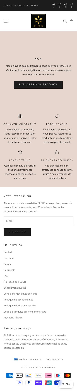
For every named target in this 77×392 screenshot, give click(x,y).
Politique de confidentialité (18, 299)
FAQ (6, 276)
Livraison (9, 258)
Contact (8, 252)
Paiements (9, 270)
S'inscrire (17, 232)
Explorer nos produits (38, 84)
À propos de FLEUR (15, 282)
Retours (8, 264)
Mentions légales (13, 317)
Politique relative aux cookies (20, 305)
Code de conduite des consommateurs (25, 311)
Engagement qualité (15, 288)
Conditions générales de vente (20, 293)
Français (53, 359)
